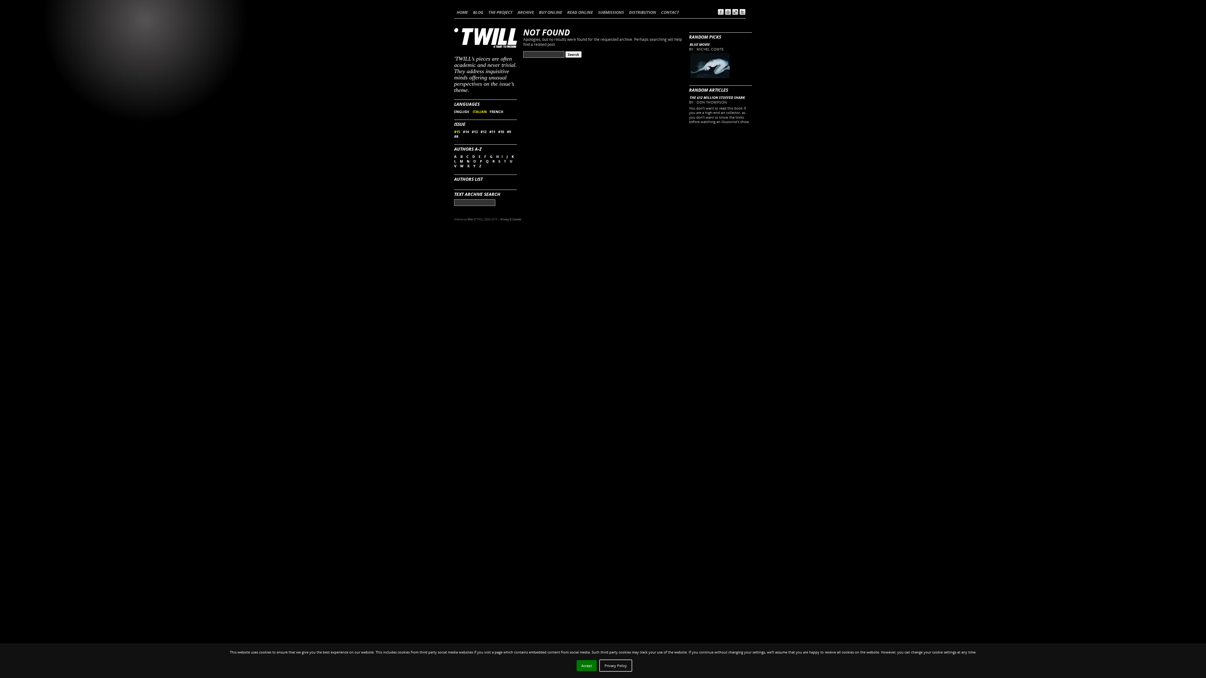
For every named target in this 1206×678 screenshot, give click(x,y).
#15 (457, 131)
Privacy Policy (616, 665)
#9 (509, 131)
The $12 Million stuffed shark (717, 97)
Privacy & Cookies (510, 219)
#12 (483, 131)
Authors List (468, 179)
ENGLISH (462, 111)
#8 (456, 136)
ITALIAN (480, 111)
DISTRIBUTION (642, 12)
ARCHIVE (526, 12)
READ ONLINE (580, 12)
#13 (475, 131)
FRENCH (496, 111)
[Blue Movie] (710, 76)
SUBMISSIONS (611, 12)
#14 (466, 131)
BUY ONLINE (550, 12)
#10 (501, 131)
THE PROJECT (500, 12)
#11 (492, 131)
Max (470, 219)
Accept (586, 665)
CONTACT (670, 12)
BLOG (478, 12)
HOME (462, 12)
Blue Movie (700, 44)
